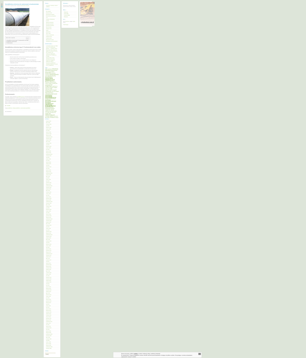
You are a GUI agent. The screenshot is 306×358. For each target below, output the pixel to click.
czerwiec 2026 (48, 124)
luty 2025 (47, 149)
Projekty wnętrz (49, 38)
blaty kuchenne (48, 69)
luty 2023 (47, 168)
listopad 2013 (48, 302)
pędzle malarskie (50, 109)
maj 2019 (47, 226)
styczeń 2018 (48, 248)
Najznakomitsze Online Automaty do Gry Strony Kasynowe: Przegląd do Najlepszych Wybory (50, 59)
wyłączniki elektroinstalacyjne (50, 114)
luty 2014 (47, 297)
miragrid (54, 90)
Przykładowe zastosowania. (12, 41)
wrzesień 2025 (48, 138)
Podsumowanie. (10, 42)
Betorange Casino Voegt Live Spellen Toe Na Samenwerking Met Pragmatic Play (51, 51)
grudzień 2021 (48, 182)
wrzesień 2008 (48, 348)
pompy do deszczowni (50, 98)
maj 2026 (47, 125)
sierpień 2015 (48, 280)
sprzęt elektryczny (49, 110)
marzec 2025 (48, 147)
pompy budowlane (50, 97)
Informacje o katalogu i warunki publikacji (51, 6)
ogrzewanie (54, 94)
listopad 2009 (48, 332)
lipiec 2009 (48, 337)
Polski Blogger (65, 24)
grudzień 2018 (48, 231)
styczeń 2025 (48, 151)
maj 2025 (47, 144)
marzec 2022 (48, 179)
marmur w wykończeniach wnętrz (51, 86)
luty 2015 (47, 285)
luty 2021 (47, 195)
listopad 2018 (48, 233)
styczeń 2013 (48, 308)
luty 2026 (47, 130)
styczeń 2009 (48, 343)
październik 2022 (49, 173)
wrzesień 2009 (48, 335)
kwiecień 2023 (48, 166)
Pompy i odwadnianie (50, 34)
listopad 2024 (48, 152)
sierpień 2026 (48, 121)
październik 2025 (49, 136)
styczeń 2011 (48, 326)
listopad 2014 (48, 288)
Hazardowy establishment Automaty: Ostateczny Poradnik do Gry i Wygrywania (52, 64)
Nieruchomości (49, 92)
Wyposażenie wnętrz (50, 39)
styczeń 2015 (48, 286)
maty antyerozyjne (48, 89)
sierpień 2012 (48, 313)
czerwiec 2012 (48, 315)
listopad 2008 (48, 345)
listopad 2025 (48, 135)
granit (47, 81)
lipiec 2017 (48, 258)
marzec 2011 (48, 323)
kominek (47, 84)
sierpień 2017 (48, 256)
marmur (48, 86)
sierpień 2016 (48, 269)
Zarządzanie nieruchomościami (51, 41)
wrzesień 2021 (48, 187)
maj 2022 (47, 177)
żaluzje (56, 117)
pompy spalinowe (49, 103)
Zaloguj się (66, 12)
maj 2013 (47, 304)
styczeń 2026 (48, 132)
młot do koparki (55, 91)
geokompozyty (54, 74)
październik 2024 (49, 154)
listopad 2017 (48, 252)
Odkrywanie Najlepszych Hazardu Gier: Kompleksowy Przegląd (51, 55)
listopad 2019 (48, 217)
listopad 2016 (48, 266)
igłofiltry (52, 81)
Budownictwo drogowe (25, 5)
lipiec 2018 (48, 239)
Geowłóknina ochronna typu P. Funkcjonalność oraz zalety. (18, 40)
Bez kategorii (48, 11)
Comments (67, 15)
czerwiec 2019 (48, 225)
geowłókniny (49, 77)
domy (52, 71)
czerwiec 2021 (48, 192)
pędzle (47, 107)
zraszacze (55, 116)
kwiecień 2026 (48, 127)
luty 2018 (47, 247)
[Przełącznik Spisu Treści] (27, 38)
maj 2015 (47, 283)
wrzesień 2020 (48, 203)
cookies (136, 353)
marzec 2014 (48, 296)
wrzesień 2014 (48, 289)
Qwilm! (74, 21)
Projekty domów (49, 36)
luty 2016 (47, 275)
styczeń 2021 (48, 196)
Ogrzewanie (48, 31)
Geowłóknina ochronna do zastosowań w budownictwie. (22, 4)
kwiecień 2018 (48, 244)
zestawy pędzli (49, 116)
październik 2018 (49, 234)
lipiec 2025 (48, 141)
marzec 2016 (48, 274)
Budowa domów (49, 12)
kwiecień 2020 (48, 209)
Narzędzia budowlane (50, 25)
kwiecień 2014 (48, 294)
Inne (47, 17)
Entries (66, 13)
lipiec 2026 (48, 122)
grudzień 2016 (48, 264)
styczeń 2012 (48, 316)
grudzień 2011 (48, 318)
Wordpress (66, 16)
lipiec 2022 (48, 176)
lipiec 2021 (48, 190)
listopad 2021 (48, 184)
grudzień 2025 (48, 133)
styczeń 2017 (48, 263)
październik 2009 (49, 334)
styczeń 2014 (48, 299)
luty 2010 (47, 329)
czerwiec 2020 (48, 206)
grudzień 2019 (48, 215)
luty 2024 (47, 160)
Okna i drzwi (48, 33)
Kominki (47, 20)
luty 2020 (47, 212)
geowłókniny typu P (21, 96)
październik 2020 (49, 201)
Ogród (47, 30)
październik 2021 (49, 185)
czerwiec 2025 (48, 143)
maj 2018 (47, 242)
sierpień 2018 (48, 237)
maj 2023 (47, 165)
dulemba (48, 73)
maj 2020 (47, 207)
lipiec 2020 (48, 204)
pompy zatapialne (50, 105)
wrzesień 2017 (48, 255)
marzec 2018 (48, 245)
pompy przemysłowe (50, 100)
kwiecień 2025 (48, 146)
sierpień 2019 (48, 222)
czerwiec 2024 (48, 155)
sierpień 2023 (48, 163)
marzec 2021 (48, 193)
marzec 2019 (48, 228)
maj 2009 (47, 340)
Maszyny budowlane (50, 22)
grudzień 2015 (48, 277)
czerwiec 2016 (48, 272)
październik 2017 (49, 253)
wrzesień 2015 (48, 278)
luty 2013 (47, 307)
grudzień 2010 (48, 327)
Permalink (8, 105)
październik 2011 (49, 321)
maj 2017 (47, 261)
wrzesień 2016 (48, 267)
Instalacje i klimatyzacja (50, 19)
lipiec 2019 (48, 223)
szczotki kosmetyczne (50, 112)
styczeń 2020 (48, 214)
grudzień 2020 (48, 198)
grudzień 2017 (48, 250)
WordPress (67, 21)
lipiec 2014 (48, 293)
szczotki (54, 111)
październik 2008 (49, 346)
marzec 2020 (48, 211)
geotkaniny (53, 75)
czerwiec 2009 (48, 338)
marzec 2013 (48, 305)
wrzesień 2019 (48, 220)
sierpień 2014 (48, 291)
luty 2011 (47, 324)
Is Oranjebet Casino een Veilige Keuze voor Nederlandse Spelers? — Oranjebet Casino (52, 47)
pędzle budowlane (49, 107)
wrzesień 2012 (48, 312)
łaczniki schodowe (50, 117)
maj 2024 (47, 157)
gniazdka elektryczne (50, 79)
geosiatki (47, 75)
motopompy (48, 91)
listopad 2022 (48, 171)
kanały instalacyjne (53, 83)
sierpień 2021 (48, 188)
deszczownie (48, 71)
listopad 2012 (48, 310)
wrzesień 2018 (48, 236)
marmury (47, 88)
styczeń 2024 (48, 162)
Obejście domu (49, 28)
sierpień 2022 (48, 174)
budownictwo (54, 70)
